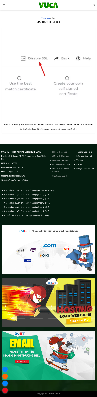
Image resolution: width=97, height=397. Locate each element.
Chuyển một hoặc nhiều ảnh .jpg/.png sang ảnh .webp (26, 215)
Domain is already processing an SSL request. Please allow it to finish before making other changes (48, 124)
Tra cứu (79, 160)
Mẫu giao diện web (84, 156)
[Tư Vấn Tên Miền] (48, 5)
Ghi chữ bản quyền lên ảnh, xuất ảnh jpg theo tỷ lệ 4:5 (26, 211)
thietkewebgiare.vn (17, 176)
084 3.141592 (18, 167)
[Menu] (4, 5)
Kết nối (79, 164)
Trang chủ (45, 18)
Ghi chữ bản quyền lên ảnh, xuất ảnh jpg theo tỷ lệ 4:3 (26, 199)
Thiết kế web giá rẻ (84, 152)
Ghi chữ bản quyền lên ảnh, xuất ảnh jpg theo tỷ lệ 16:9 (27, 203)
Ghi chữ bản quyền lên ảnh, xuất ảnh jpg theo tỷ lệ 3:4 (26, 207)
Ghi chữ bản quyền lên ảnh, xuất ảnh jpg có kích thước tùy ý (29, 190)
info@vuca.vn (12, 171)
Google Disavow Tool (85, 169)
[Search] (94, 5)
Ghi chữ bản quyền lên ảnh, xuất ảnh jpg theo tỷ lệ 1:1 (26, 194)
